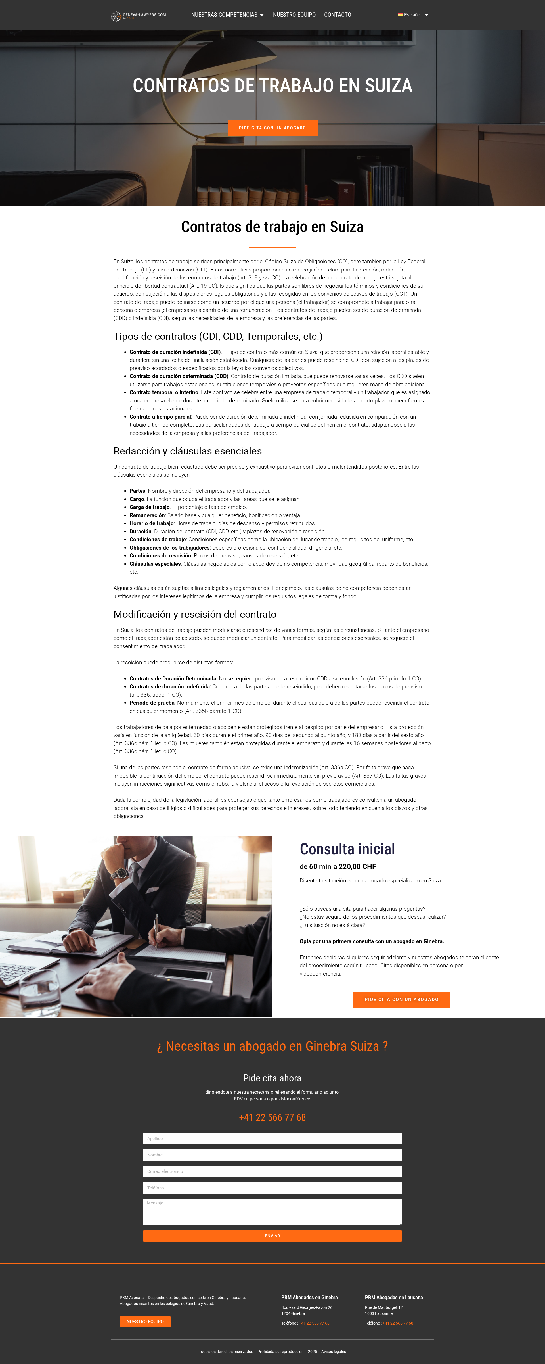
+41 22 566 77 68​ (272, 1117)
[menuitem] (413, 14)
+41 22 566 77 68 (314, 1323)
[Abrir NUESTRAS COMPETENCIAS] (262, 15)
